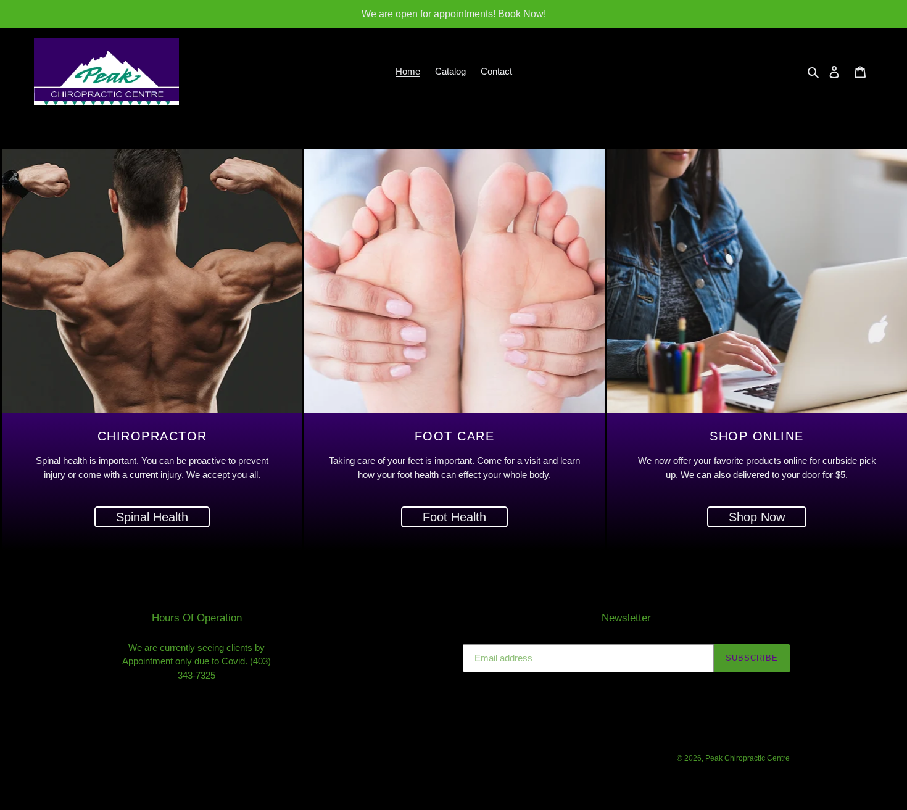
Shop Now (757, 517)
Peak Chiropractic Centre (747, 758)
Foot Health (454, 517)
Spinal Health (152, 517)
